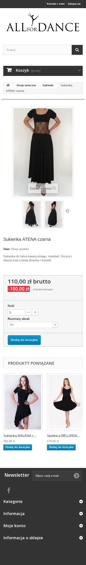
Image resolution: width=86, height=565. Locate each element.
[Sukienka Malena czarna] (23, 402)
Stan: (6, 249)
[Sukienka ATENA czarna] (32, 214)
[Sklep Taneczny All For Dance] (43, 22)
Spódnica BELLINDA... (63, 436)
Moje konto (14, 525)
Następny (67, 210)
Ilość (11, 305)
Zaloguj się (74, 3)
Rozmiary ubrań (19, 318)
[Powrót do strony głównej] (8, 85)
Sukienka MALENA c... (19, 436)
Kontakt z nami (56, 3)
